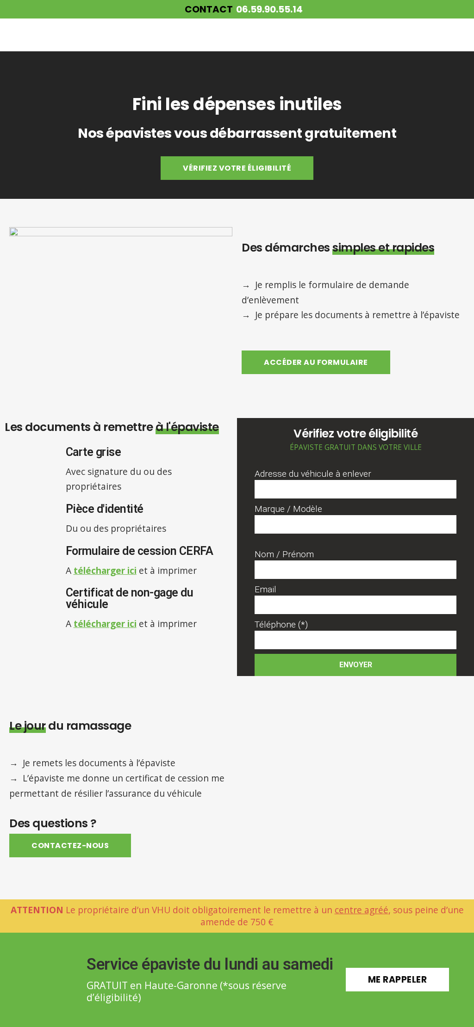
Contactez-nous (70, 845)
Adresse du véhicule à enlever (313, 473)
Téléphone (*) (281, 624)
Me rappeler (397, 979)
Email (265, 589)
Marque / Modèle (288, 509)
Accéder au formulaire (316, 362)
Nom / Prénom (284, 554)
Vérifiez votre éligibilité (237, 168)
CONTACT (209, 9)
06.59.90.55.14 (269, 9)
